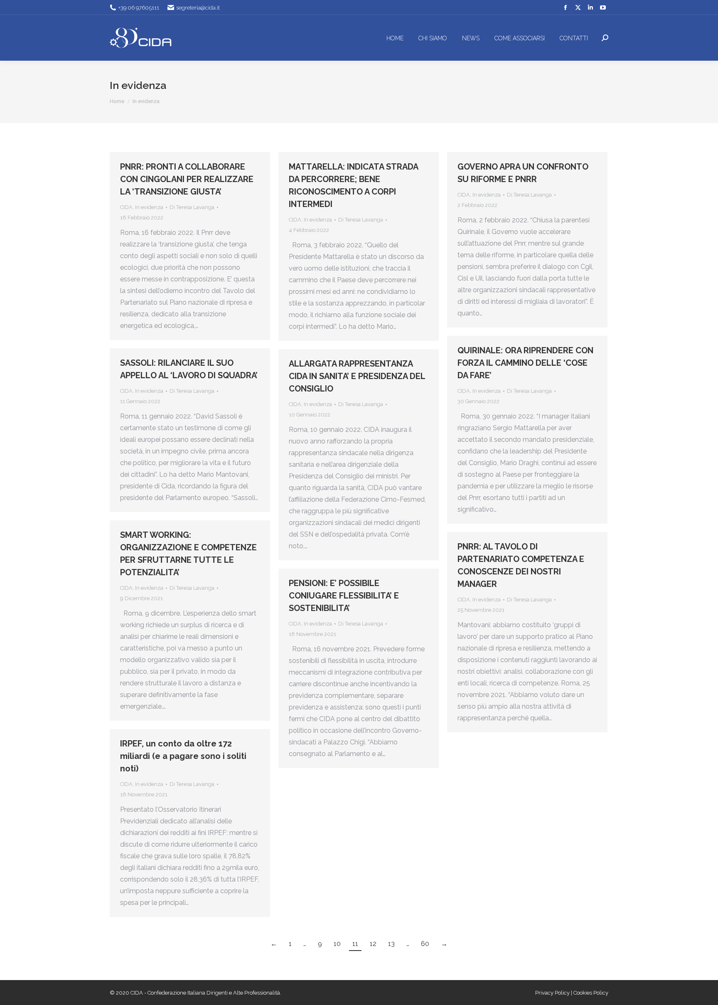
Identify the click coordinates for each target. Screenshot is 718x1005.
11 (355, 944)
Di (192, 207)
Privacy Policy (553, 993)
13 (391, 944)
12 (373, 944)
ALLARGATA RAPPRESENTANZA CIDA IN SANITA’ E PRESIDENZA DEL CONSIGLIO (357, 376)
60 (425, 944)
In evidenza (149, 207)
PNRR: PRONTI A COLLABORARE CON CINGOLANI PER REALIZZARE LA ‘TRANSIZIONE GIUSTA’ (186, 179)
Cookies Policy (590, 993)
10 (337, 944)
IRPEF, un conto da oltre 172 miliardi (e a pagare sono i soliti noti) (183, 756)
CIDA (126, 207)
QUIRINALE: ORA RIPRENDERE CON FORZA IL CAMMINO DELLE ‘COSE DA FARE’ (525, 362)
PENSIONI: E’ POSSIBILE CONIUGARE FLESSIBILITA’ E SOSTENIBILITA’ (344, 595)
